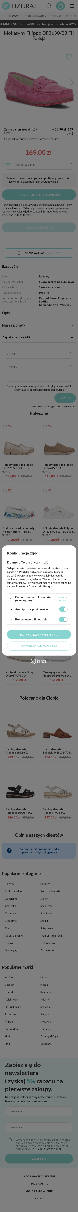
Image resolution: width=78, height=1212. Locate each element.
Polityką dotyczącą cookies (36, 571)
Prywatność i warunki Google (34, 586)
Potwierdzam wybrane (39, 646)
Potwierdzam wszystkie (39, 634)
